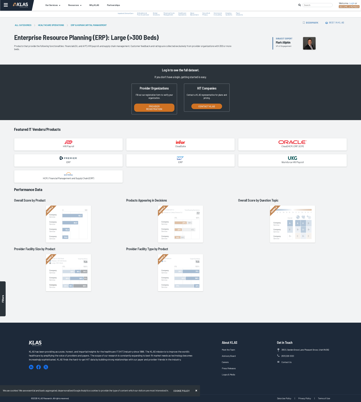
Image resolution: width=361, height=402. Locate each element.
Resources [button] (73, 5)
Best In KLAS (336, 22)
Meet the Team (228, 349)
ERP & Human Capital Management (89, 25)
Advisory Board (228, 355)
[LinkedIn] (31, 367)
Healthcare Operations (51, 25)
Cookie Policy (181, 390)
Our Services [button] (51, 5)
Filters (2, 299)
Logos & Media (228, 374)
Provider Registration (154, 107)
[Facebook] (38, 367)
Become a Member (349, 6)
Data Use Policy (284, 398)
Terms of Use (324, 398)
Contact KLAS (206, 106)
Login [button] (352, 3)
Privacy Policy (304, 398)
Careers (225, 362)
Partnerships (113, 5)
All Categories (23, 25)
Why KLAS (94, 5)
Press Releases (229, 368)
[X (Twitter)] (46, 367)
